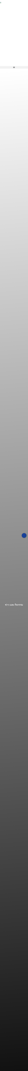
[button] (14, 67)
